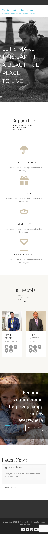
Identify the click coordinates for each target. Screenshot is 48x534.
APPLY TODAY (34, 428)
